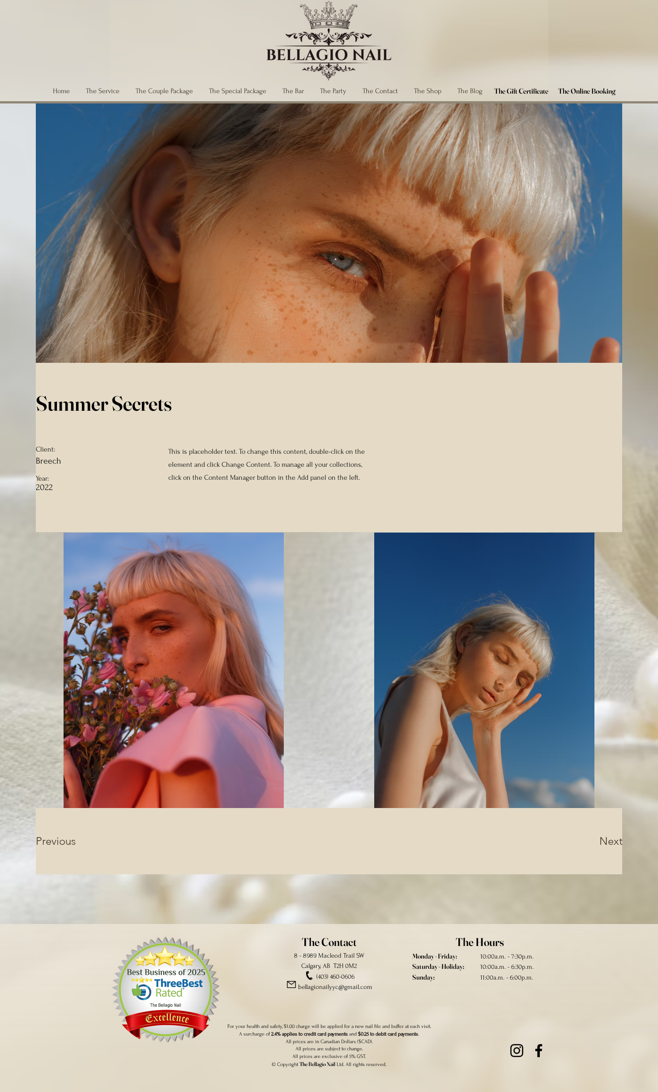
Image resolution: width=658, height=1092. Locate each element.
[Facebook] (538, 1050)
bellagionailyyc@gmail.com (335, 987)
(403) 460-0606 (335, 976)
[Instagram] (517, 1050)
